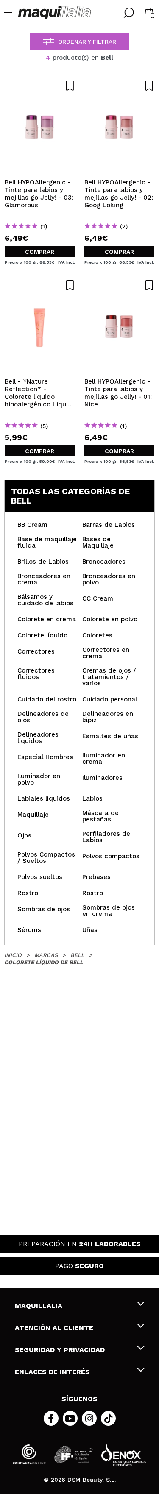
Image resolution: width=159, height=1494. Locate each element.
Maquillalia (38, 1306)
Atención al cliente (54, 1328)
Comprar (39, 251)
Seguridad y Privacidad (60, 1350)
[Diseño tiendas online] (123, 1454)
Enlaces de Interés (52, 1372)
